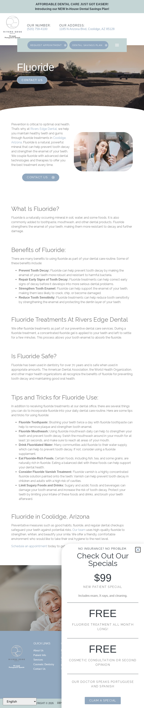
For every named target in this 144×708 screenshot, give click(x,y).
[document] (72, 354)
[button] (138, 549)
